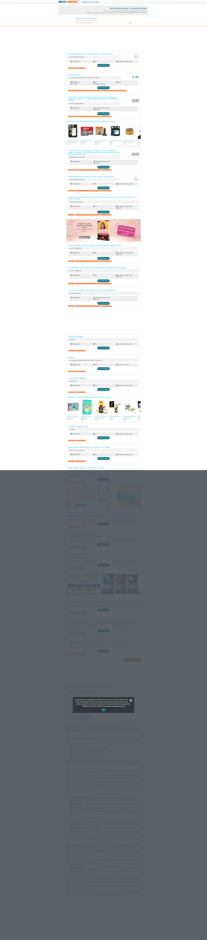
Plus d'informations (103, 65)
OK (103, 710)
